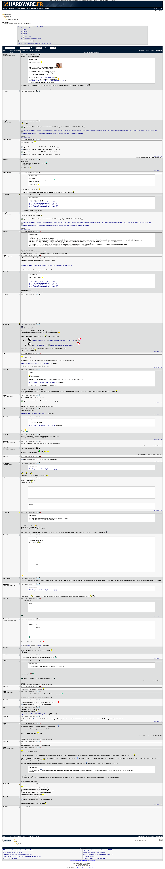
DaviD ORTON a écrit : (34, 197)
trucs (29, 645)
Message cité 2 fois (158, 156)
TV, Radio (9, 17)
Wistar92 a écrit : (33, 466)
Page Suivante (159, 50)
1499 (20, 50)
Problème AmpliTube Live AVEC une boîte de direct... (17, 854)
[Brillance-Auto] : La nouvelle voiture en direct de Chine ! (18, 850)
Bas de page (142, 50)
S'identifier (32, 8)
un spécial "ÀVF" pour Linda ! (46, 77)
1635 (39, 50)
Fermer (113, 0)
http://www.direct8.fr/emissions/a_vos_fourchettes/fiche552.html (47, 80)
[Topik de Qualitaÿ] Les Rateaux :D (12, 852)
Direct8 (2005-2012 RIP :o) (14, 19)
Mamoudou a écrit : (33, 234)
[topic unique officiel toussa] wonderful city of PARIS (97, 850)
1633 (33, 50)
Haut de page (141, 836)
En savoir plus (106, 0)
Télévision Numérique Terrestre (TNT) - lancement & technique (17, 23)
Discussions (8, 16)
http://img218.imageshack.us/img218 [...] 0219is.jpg (43, 202)
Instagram (40, 645)
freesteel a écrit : (33, 175)
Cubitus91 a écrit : (33, 59)
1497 (14, 50)
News (18, 8)
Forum (5, 8)
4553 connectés (159, 10)
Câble (25, 33)
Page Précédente (150, 50)
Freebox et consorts (28, 34)
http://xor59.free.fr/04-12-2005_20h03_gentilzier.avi (35, 714)
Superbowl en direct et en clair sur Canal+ (94, 852)
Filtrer (33, 48)
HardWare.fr (11, 8)
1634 (36, 50)
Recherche (157, 9)
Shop (45, 8)
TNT (25, 29)
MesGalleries (24, 137)
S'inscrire (40, 8)
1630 (24, 50)
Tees (22, 645)
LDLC (78, 867)
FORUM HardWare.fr (8, 14)
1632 (30, 50)
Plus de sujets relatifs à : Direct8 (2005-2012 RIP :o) (82, 860)
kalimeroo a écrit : (33, 537)
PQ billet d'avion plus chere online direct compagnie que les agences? (22, 856)
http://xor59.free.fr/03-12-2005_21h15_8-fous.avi (34, 413)
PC (27, 8)
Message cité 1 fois (158, 170)
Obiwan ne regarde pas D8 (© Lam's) (32, 38)
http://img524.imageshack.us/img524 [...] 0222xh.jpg (43, 203)
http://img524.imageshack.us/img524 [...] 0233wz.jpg (43, 205)
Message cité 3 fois (158, 461)
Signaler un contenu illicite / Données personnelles (91, 867)
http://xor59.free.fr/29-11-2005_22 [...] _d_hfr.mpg (34, 363)
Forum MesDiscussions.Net (79, 863)
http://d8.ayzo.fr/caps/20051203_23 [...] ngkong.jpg (43, 469)
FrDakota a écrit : (33, 663)
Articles (23, 8)
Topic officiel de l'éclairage (10, 858)
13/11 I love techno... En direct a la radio (94, 858)
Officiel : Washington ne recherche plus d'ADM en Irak (98, 854)
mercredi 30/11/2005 (38, 345)
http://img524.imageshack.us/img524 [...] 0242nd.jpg (43, 206)
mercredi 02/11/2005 (38, 340)
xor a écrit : (31, 372)
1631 (27, 50)
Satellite (26, 31)
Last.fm (28, 137)
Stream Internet (27, 36)
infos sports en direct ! (89, 856)
